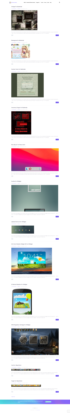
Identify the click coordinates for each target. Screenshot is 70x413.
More (57, 35)
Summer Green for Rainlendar (18, 69)
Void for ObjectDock (16, 365)
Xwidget (19, 183)
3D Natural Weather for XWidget (19, 284)
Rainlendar (19, 8)
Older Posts (13, 396)
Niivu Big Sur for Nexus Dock (18, 145)
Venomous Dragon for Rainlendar (19, 108)
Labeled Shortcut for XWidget (18, 222)
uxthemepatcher (14, 8)
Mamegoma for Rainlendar (17, 40)
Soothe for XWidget (16, 181)
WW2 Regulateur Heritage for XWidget (20, 325)
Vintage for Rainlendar (16, 7)
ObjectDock (19, 367)
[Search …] (59, 2)
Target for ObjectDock (16, 381)
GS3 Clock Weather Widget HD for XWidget (22, 244)
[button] (38, 2)
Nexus (18, 146)
